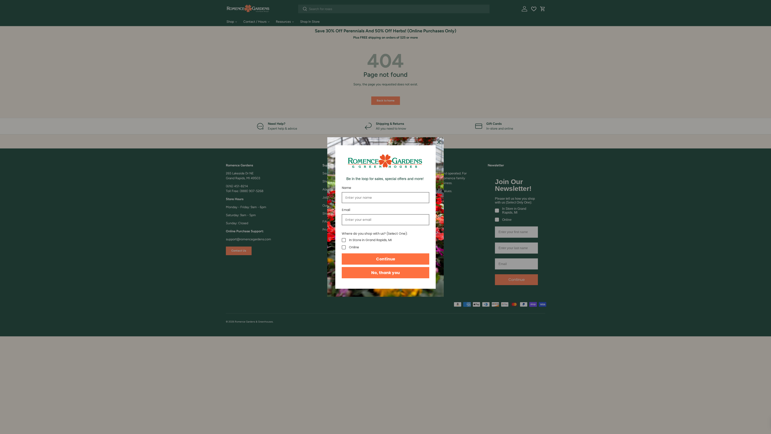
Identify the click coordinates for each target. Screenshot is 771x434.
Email (346, 210)
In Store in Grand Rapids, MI (370, 240)
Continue (385, 259)
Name (346, 187)
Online (354, 247)
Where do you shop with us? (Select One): (375, 233)
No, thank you (385, 272)
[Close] (439, 142)
